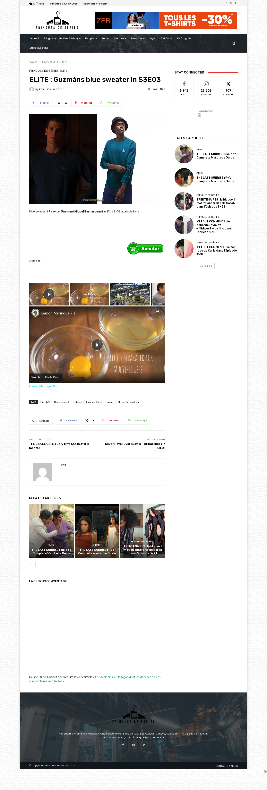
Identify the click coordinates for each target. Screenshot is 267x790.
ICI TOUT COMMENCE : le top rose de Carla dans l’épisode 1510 (216, 250)
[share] (157, 311)
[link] (35, 313)
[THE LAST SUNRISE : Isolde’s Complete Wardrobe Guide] (51, 531)
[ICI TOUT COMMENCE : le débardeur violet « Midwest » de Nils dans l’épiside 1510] (184, 224)
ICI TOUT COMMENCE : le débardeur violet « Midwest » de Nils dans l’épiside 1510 (214, 227)
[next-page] (37, 564)
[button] (233, 43)
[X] (235, 3)
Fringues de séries (49, 61)
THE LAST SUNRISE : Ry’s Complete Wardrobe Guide (97, 551)
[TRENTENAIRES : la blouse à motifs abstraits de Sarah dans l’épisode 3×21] (142, 531)
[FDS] (32, 89)
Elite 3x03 (45, 401)
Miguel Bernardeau (128, 401)
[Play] (130, 294)
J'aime (184, 81)
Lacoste (110, 401)
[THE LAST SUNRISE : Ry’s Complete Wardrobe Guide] (97, 531)
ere (137, 211)
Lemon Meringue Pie (58, 313)
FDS (41, 89)
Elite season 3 (61, 401)
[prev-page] (31, 564)
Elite (64, 61)
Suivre (206, 81)
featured (77, 401)
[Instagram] (230, 3)
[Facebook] (226, 3)
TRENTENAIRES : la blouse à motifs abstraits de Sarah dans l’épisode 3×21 (143, 550)
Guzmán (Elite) (94, 401)
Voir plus (205, 266)
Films (51, 545)
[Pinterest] (144, 745)
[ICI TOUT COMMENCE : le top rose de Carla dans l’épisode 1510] (184, 248)
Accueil (33, 61)
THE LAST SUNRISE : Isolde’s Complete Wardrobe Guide (51, 551)
